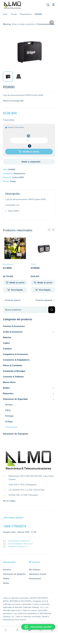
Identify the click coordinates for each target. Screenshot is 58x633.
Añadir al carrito (31, 151)
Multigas (9, 421)
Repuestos (8, 393)
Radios (6, 388)
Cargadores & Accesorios (15, 354)
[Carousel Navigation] (51, 230)
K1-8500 (7, 268)
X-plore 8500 (18, 177)
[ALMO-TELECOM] (12, 5)
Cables (6, 343)
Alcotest (9, 404)
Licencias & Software (13, 376)
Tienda (14, 14)
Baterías (7, 337)
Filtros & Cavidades (12, 365)
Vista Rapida (17, 290)
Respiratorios (26, 14)
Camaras (7, 348)
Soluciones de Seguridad (15, 399)
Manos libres (9, 382)
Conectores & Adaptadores (16, 360)
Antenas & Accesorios (14, 326)
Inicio (5, 14)
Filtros (8, 410)
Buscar (51, 309)
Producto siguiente (44, 300)
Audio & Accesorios (13, 332)
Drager (13, 181)
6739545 (35, 268)
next (53, 230)
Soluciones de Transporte (15, 434)
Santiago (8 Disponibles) (16, 127)
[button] (51, 22)
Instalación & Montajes (14, 371)
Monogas (9, 416)
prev (49, 230)
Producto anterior (13, 300)
